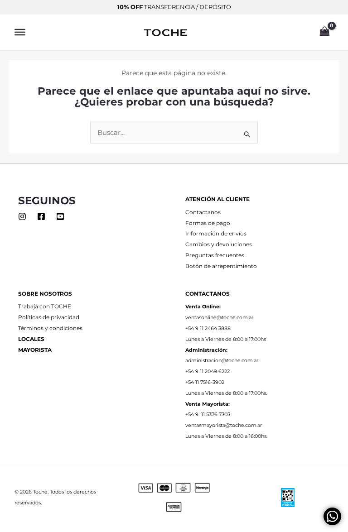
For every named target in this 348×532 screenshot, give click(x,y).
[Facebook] (41, 216)
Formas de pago (207, 223)
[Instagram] (22, 216)
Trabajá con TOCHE (44, 306)
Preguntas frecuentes (214, 255)
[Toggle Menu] (19, 32)
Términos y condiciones (50, 328)
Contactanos (203, 212)
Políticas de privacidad (48, 317)
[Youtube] (60, 216)
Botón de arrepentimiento (221, 266)
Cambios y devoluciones (218, 244)
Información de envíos (215, 233)
